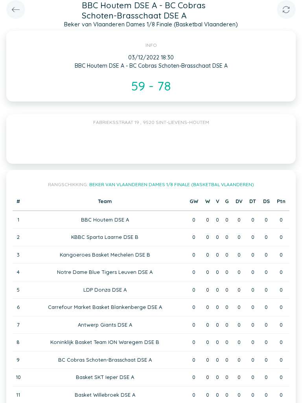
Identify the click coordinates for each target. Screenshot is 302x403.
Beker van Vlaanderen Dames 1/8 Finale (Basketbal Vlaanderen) (171, 184)
